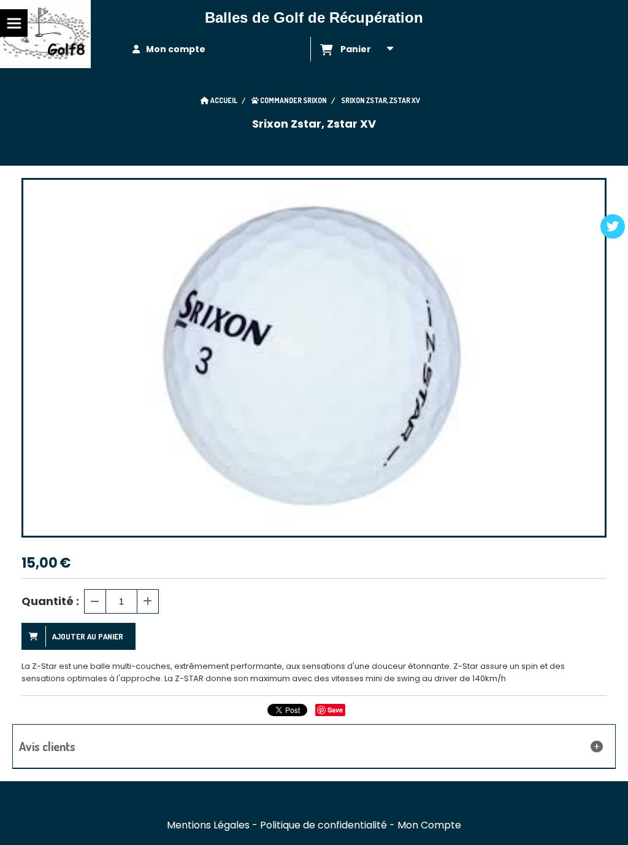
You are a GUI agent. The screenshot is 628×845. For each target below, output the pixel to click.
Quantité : (50, 601)
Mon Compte (429, 825)
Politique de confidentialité (323, 825)
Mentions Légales (208, 825)
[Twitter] (612, 226)
